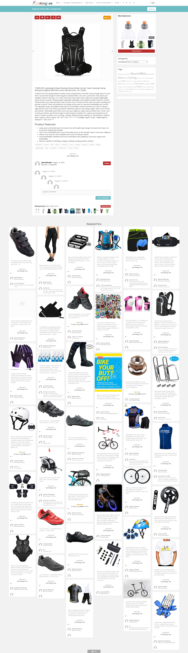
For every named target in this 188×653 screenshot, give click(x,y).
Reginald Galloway (49, 346)
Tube (139, 89)
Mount (132, 84)
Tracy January (47, 544)
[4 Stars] (74, 154)
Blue (126, 78)
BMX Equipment (19, 462)
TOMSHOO (62, 148)
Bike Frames (47, 347)
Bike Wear (89, 3)
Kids (144, 81)
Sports (132, 89)
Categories (122, 62)
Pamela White (162, 411)
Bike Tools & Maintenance (109, 413)
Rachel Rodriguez (49, 494)
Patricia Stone (134, 274)
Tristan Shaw (76, 275)
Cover (71, 145)
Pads (124, 87)
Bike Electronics (106, 344)
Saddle (144, 87)
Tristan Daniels (77, 331)
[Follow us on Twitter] (126, 2)
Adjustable (121, 74)
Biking (152, 74)
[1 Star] (70, 154)
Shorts (120, 89)
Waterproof (150, 89)
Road (139, 86)
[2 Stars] (71, 154)
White (124, 91)
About (117, 3)
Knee (148, 81)
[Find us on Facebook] (123, 2)
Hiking (98, 145)
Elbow (138, 78)
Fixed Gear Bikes (134, 400)
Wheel (120, 91)
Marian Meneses (163, 279)
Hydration (140, 81)
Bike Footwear (19, 279)
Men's (120, 83)
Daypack (84, 145)
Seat (152, 87)
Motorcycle (126, 84)
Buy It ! (107, 18)
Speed (127, 89)
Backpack (38, 145)
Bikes (58, 3)
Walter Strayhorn (163, 341)
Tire (136, 89)
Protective (129, 87)
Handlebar (129, 81)
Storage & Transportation (72, 3)
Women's (129, 91)
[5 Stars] (75, 154)
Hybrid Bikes (105, 537)
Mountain (139, 83)
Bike (52, 145)
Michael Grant (105, 279)
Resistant (53, 148)
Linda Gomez (105, 412)
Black (57, 145)
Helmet (91, 145)
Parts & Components (104, 3)
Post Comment (103, 198)
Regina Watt (76, 396)
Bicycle (46, 145)
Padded (120, 87)
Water (76, 148)
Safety (148, 87)
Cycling (77, 145)
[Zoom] (53, 17)
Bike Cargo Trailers (49, 496)
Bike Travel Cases (49, 387)
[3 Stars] (72, 154)
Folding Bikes (105, 475)
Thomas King (18, 460)
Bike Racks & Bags (164, 281)
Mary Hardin (18, 277)
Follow (106, 163)
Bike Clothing (47, 283)
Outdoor (147, 84)
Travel (70, 148)
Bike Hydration (52, 206)
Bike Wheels (133, 508)
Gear (124, 81)
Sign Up (152, 9)
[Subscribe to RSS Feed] (130, 2)
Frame (151, 78)
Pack (152, 83)
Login (153, 3)
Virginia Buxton (106, 474)
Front (119, 81)
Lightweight (39, 148)
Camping (64, 145)
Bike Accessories (134, 275)
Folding (146, 78)
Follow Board (105, 206)
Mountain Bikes (77, 277)
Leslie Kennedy (48, 386)
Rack (134, 87)
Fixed (142, 78)
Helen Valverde (134, 341)
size (124, 89)
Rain (46, 148)
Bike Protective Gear (136, 342)
